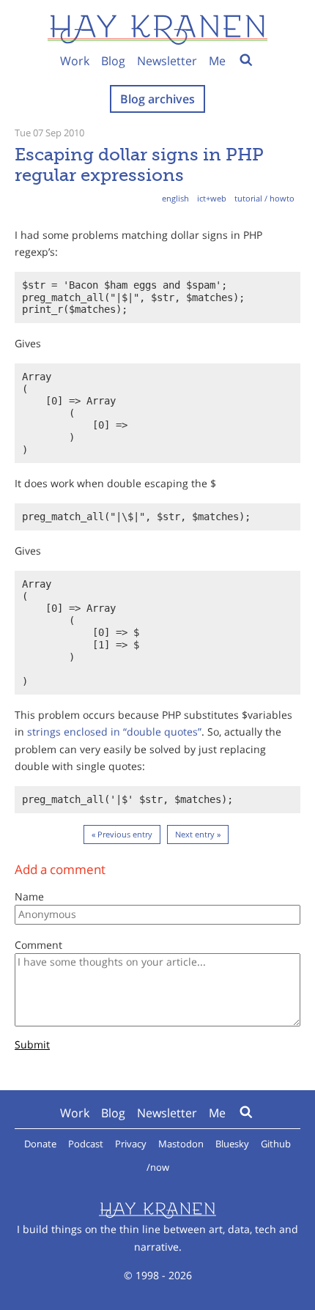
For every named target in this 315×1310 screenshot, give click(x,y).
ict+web (211, 198)
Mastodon (181, 1143)
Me (217, 61)
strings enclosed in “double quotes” (114, 732)
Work (74, 61)
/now (158, 1167)
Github (276, 1143)
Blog (113, 61)
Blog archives (157, 99)
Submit (32, 1045)
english (175, 198)
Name (29, 896)
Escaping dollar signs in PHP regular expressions (139, 164)
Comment (38, 945)
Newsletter (167, 61)
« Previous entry (122, 834)
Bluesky (232, 1143)
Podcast (85, 1143)
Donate (40, 1143)
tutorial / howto (264, 198)
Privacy (131, 1143)
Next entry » (197, 834)
